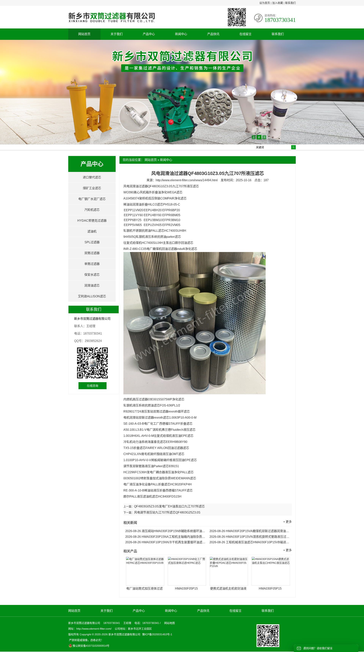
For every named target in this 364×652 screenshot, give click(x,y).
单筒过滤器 (92, 263)
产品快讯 (213, 34)
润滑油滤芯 (92, 285)
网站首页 (84, 34)
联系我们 (290, 2)
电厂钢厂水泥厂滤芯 (92, 199)
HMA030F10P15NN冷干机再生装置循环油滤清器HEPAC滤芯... (165, 542)
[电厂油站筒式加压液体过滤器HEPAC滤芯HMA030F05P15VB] (145, 571)
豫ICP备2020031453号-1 (156, 634)
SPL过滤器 (92, 242)
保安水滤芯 (92, 274)
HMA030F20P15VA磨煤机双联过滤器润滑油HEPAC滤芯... (249, 531)
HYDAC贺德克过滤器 (92, 220)
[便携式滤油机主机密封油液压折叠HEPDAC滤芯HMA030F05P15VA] (229, 571)
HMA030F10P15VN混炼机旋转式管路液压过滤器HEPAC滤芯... (249, 536)
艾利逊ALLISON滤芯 (92, 296)
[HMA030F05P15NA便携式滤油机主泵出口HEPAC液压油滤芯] (271, 571)
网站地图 (169, 622)
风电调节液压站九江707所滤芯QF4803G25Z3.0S (167, 512)
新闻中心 (181, 34)
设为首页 (264, 2)
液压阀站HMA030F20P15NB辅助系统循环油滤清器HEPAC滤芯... (165, 531)
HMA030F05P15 (186, 588)
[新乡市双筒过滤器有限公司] (111, 24)
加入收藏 (277, 2)
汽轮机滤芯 (92, 209)
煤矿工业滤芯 (92, 188)
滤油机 (91, 231)
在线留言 (245, 34)
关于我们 (117, 34)
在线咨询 (92, 385)
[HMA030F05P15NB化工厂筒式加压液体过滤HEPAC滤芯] (187, 571)
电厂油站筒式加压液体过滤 (144, 588)
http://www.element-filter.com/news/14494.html (187, 180)
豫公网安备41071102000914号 (91, 645)
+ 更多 (287, 521)
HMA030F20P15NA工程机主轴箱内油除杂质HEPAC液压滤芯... (165, 536)
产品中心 (149, 34)
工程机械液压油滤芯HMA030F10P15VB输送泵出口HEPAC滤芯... (249, 542)
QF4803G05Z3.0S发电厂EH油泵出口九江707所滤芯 (169, 506)
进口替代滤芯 (92, 177)
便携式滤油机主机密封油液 (228, 588)
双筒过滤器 (92, 253)
